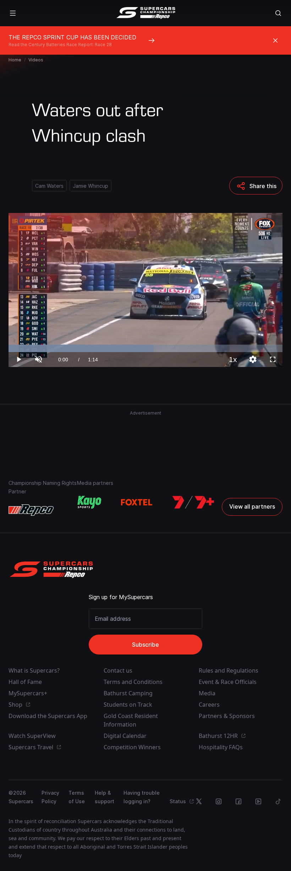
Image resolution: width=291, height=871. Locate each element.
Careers (209, 704)
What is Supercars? (34, 670)
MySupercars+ (28, 693)
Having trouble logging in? (141, 797)
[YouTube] (258, 801)
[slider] (145, 348)
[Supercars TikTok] (278, 801)
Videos (35, 59)
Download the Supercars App (48, 716)
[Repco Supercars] (145, 13)
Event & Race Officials (228, 682)
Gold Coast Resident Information (131, 720)
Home (15, 59)
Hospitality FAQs (221, 747)
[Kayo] (89, 502)
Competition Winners (132, 747)
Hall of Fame (25, 682)
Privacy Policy (50, 797)
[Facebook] (238, 801)
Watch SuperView (32, 736)
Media (207, 693)
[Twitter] (198, 801)
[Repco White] (31, 510)
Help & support (104, 797)
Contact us (118, 670)
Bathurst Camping (128, 693)
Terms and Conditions (133, 682)
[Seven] (193, 502)
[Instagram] (218, 801)
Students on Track (128, 704)
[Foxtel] (137, 502)
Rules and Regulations (228, 670)
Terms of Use (76, 797)
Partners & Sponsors (227, 716)
